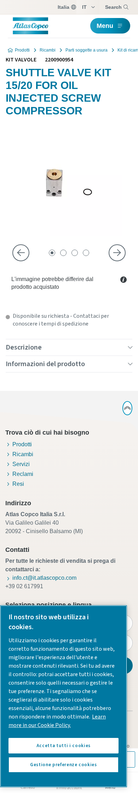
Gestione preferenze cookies (63, 765)
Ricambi (48, 50)
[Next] (117, 252)
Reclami (22, 474)
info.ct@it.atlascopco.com (44, 578)
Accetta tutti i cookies (63, 746)
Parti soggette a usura (86, 50)
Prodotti (22, 50)
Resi (18, 484)
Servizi (21, 464)
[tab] (52, 253)
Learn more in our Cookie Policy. (57, 721)
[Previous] (20, 252)
